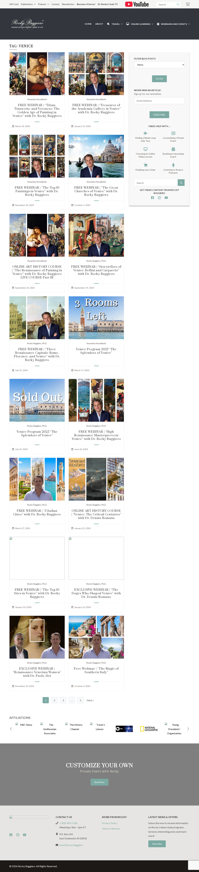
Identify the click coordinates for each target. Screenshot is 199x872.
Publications (27, 4)
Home (88, 24)
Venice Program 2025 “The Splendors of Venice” (37, 433)
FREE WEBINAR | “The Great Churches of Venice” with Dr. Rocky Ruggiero (96, 191)
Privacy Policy (109, 823)
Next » (90, 700)
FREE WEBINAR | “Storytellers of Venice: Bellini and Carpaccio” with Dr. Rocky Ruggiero (96, 270)
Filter (159, 78)
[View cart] (188, 4)
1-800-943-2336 (68, 823)
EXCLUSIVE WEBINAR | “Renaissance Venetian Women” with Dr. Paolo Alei (37, 672)
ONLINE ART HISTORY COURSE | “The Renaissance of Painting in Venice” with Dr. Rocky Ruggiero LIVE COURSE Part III (37, 272)
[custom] (152, 197)
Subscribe (159, 114)
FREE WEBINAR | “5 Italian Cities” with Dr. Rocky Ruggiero (37, 512)
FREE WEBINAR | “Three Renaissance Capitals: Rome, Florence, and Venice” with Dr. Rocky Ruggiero (37, 355)
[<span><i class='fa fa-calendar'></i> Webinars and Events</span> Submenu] (188, 24)
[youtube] (166, 197)
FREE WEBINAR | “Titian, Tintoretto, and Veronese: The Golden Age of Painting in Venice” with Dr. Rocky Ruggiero (37, 111)
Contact (55, 4)
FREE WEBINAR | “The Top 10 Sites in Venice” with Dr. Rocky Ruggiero (37, 593)
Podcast (42, 4)
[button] (10, 729)
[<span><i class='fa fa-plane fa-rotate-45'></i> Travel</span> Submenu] (121, 24)
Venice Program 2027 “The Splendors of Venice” (96, 351)
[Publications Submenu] (34, 4)
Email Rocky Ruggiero (71, 845)
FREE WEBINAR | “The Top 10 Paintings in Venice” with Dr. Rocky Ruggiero (37, 191)
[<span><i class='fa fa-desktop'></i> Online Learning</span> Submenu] (151, 24)
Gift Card (13, 4)
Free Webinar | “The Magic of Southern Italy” (96, 670)
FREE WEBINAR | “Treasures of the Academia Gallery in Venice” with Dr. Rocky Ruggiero (96, 109)
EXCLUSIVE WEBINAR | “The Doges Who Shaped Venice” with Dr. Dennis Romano (96, 593)
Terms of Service (111, 828)
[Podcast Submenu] (47, 4)
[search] (178, 4)
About (99, 24)
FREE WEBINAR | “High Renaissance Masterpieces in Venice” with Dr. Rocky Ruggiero (96, 435)
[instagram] (159, 197)
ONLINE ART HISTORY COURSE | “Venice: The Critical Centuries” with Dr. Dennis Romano (96, 514)
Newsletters (68, 4)
